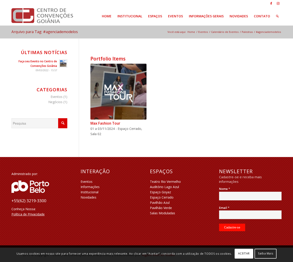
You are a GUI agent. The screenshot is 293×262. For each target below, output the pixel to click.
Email (224, 208)
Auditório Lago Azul (164, 187)
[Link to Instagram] (278, 3)
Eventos (56, 96)
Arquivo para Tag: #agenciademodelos (44, 31)
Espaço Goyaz (160, 192)
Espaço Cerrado (162, 197)
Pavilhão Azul (160, 202)
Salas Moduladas (162, 213)
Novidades (88, 197)
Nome (224, 189)
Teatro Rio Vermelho (165, 181)
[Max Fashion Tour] (118, 92)
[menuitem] (106, 16)
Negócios (55, 102)
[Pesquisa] (277, 16)
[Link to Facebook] (271, 3)
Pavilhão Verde (161, 208)
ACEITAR (244, 253)
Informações (90, 187)
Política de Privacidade (28, 214)
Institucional (89, 192)
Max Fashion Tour (105, 123)
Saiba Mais (265, 253)
